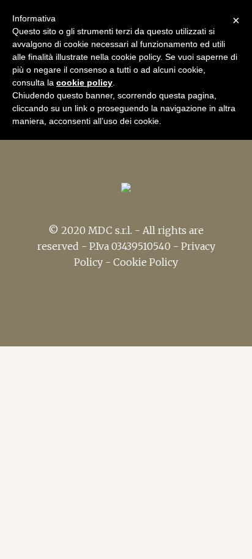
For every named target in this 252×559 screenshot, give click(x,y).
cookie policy (84, 82)
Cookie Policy (145, 262)
